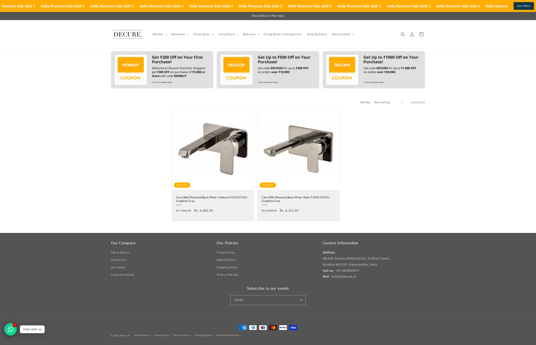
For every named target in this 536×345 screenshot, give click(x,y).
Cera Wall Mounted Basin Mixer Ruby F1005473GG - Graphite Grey (296, 199)
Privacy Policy (226, 252)
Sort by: (365, 102)
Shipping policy (204, 335)
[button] (159, 34)
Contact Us (118, 260)
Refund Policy (226, 260)
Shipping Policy (227, 267)
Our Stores (118, 267)
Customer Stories (123, 275)
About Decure (120, 252)
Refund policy (142, 335)
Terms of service (182, 335)
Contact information (227, 335)
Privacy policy (161, 335)
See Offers (524, 6)
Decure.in (125, 335)
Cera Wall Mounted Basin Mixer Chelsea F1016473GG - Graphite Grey (212, 199)
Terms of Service (228, 275)
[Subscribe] (300, 300)
